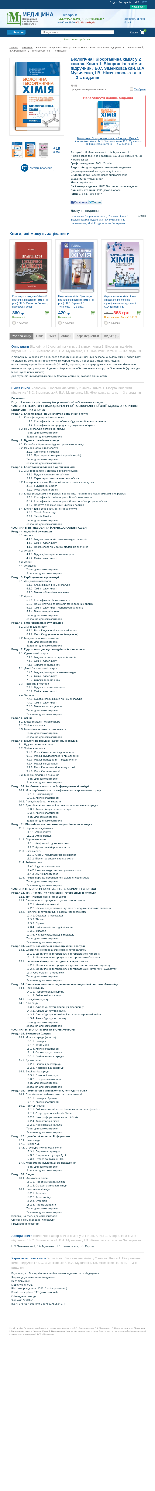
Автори (66, 336)
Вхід (112, 2)
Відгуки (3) (111, 336)
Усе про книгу (21, 336)
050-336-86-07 (93, 19)
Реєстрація (125, 2)
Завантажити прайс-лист (78, 39)
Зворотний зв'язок (134, 18)
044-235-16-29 (68, 19)
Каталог (18, 32)
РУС (144, 2)
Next (144, 234)
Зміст (52, 336)
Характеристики (87, 336)
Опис (39, 336)
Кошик (134, 32)
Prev (139, 234)
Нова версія (138, 6)
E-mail (127, 22)
